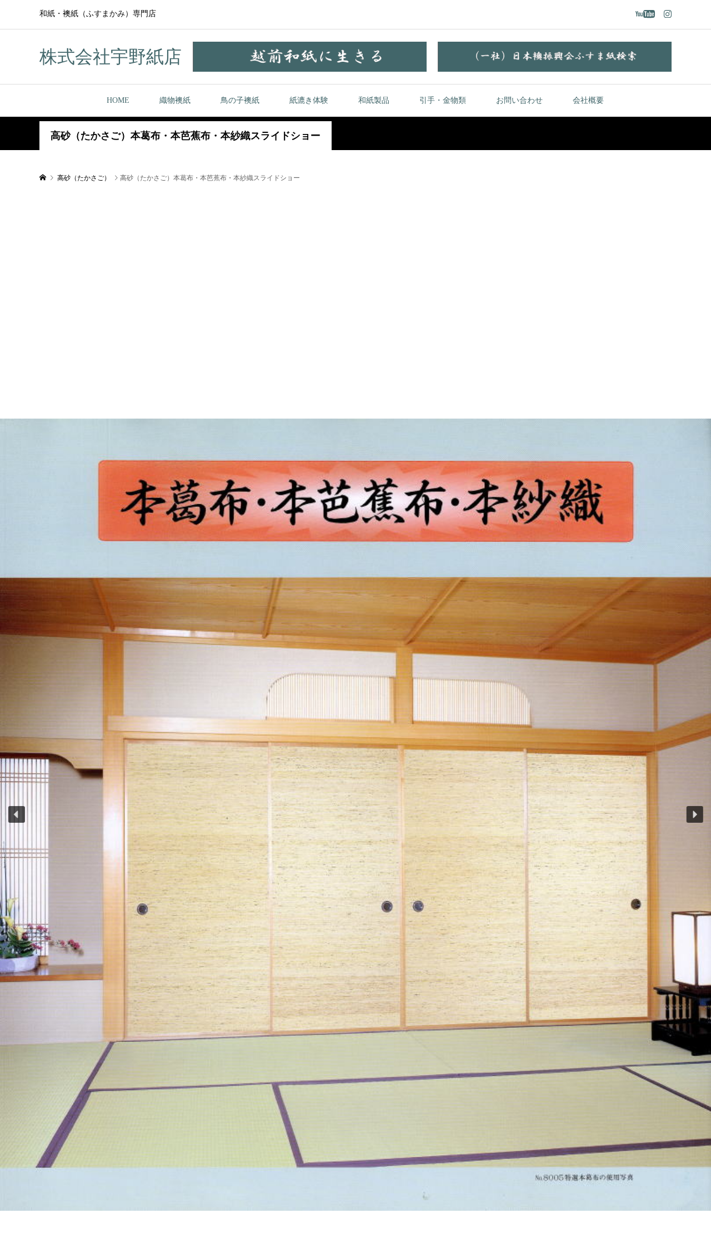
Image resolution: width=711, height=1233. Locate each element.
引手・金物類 (442, 100)
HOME (118, 100)
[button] (16, 814)
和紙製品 (373, 100)
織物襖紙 (175, 100)
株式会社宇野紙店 (110, 57)
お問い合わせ (519, 100)
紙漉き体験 (308, 100)
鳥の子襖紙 (240, 100)
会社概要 (588, 100)
